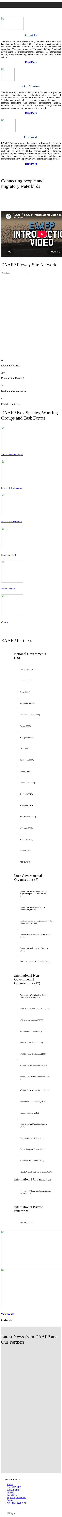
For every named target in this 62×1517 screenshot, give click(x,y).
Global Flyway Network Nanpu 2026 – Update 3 (28, 1448)
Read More (31, 62)
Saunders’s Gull (8, 555)
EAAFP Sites (13, 1490)
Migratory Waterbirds (16, 1497)
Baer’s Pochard (8, 588)
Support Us (12, 1500)
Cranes (4, 622)
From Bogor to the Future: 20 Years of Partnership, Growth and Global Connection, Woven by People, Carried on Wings (29, 1401)
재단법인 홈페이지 (16, 1503)
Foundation (12, 1495)
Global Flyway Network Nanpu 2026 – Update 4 (28, 1439)
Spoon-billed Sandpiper (12, 454)
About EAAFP (14, 1487)
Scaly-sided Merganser (11, 488)
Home (10, 1484)
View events (7, 1314)
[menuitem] (11, 1513)
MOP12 (10, 1492)
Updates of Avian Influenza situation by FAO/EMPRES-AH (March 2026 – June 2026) (27, 1415)
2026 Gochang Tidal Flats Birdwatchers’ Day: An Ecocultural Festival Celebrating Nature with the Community (28, 1374)
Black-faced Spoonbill (11, 521)
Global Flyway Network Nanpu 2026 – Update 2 (28, 1468)
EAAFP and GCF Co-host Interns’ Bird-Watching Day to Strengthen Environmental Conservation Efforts (28, 1428)
